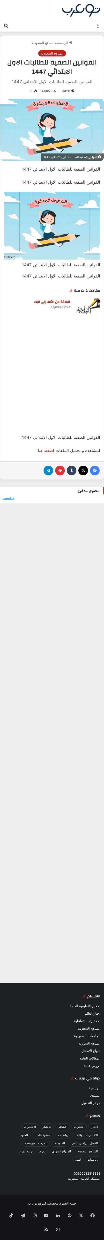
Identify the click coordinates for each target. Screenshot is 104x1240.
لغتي (78, 1159)
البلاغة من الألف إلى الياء (52, 302)
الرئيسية (63, 43)
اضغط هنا (46, 450)
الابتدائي (62, 1127)
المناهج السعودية (43, 43)
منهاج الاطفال (90, 1051)
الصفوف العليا (43, 1135)
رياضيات (93, 1159)
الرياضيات (64, 1135)
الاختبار (47, 1127)
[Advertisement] (52, 380)
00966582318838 (87, 1173)
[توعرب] (81, 10)
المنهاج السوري (61, 1151)
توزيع (42, 1151)
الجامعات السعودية (87, 1036)
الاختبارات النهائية (87, 1135)
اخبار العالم (92, 1013)
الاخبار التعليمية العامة (85, 1006)
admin (66, 91)
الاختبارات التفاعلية (87, 1021)
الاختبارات (30, 1127)
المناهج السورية (89, 1043)
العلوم (24, 1135)
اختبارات (79, 1127)
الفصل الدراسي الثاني (85, 1143)
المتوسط (59, 1143)
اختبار (94, 1127)
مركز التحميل (90, 1103)
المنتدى (95, 1095)
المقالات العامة (89, 1058)
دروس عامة (92, 1066)
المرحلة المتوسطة (36, 1143)
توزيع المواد (26, 1151)
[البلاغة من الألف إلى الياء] (87, 307)
